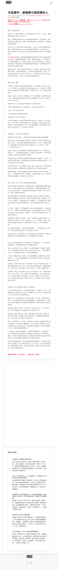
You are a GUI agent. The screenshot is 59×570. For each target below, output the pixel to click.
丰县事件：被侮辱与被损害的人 (22, 459)
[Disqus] (29, 386)
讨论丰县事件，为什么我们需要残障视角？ (26, 531)
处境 (46, 15)
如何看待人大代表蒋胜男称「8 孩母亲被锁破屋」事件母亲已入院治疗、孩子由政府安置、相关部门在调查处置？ (29, 496)
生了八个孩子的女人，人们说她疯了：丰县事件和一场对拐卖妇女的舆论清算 (29, 477)
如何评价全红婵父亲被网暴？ (21, 515)
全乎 (49, 15)
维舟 (10, 15)
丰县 (29, 15)
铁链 (9, 17)
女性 (36, 15)
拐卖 (27, 15)
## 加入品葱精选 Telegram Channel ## (20, 24)
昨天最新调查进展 (13, 57)
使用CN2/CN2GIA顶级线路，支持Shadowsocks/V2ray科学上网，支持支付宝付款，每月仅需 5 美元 (29, 21)
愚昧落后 (33, 15)
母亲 (41, 15)
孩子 (44, 15)
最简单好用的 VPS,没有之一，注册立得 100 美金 (23, 354)
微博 (39, 15)
